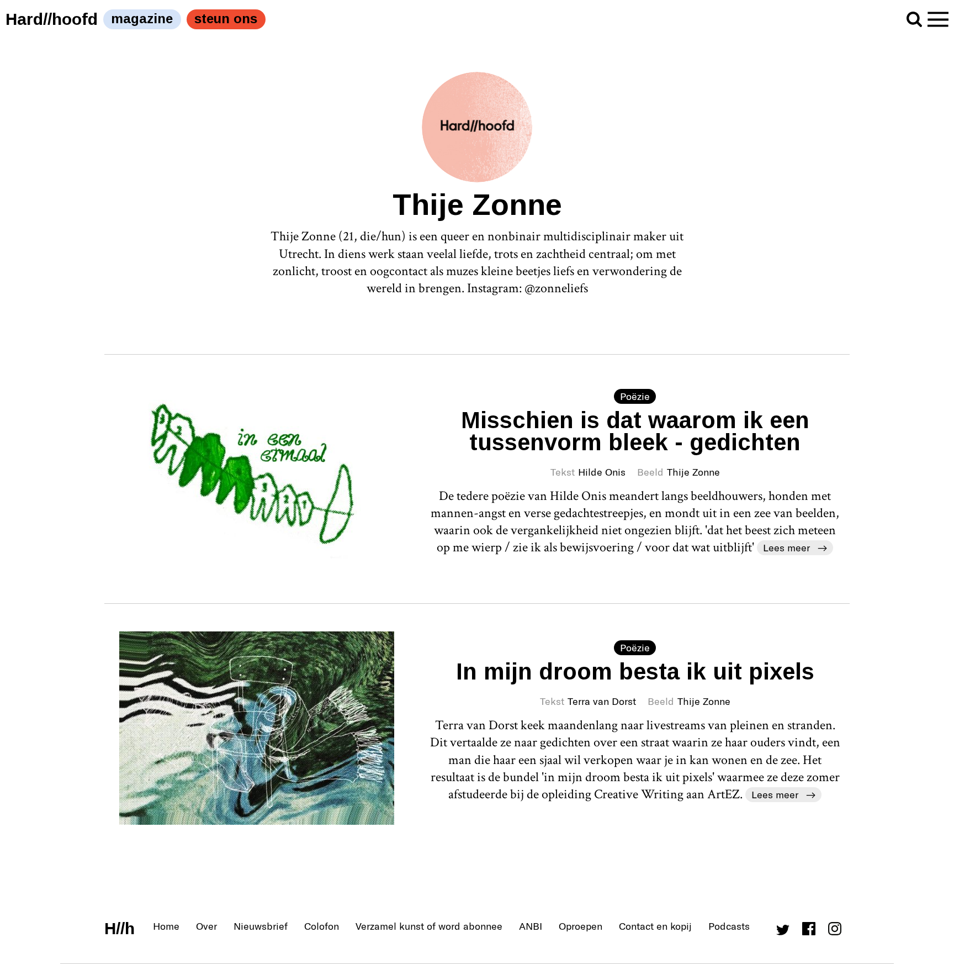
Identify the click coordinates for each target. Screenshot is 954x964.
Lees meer (786, 547)
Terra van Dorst (602, 701)
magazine (142, 18)
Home (166, 926)
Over (206, 926)
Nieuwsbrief (261, 926)
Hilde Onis (602, 472)
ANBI (530, 926)
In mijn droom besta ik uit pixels (635, 671)
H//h (119, 928)
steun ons (225, 18)
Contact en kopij (655, 926)
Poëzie (635, 396)
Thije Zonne (693, 472)
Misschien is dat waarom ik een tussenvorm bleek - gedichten (635, 431)
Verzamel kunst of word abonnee (429, 926)
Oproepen (580, 926)
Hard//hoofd (52, 19)
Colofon (321, 926)
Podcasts (729, 926)
